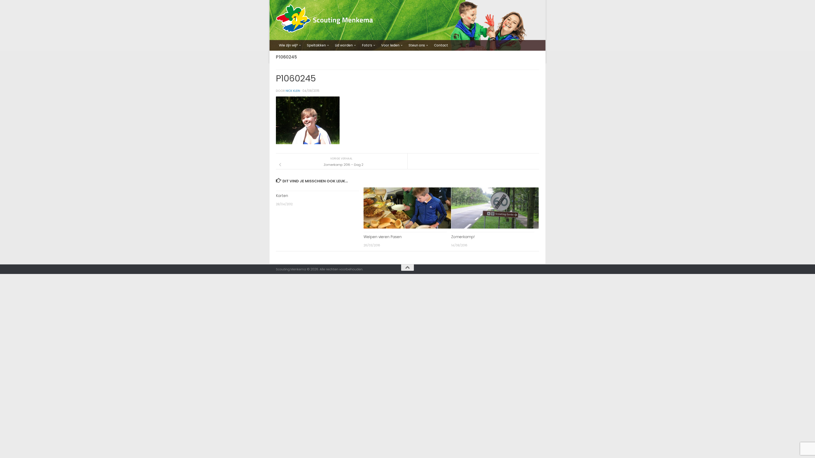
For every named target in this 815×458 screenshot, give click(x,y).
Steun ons (417, 45)
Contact (441, 45)
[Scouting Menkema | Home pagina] (324, 20)
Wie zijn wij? (288, 45)
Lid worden (344, 45)
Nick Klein (293, 91)
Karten (282, 195)
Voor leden (390, 45)
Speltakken (316, 45)
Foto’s (367, 45)
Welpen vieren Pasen (383, 236)
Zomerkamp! (463, 236)
